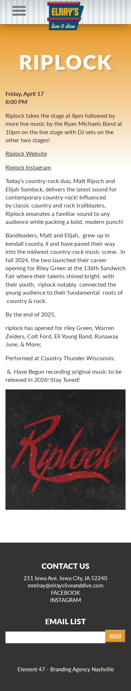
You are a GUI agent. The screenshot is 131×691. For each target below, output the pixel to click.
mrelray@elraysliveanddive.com (65, 585)
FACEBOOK (65, 592)
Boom (115, 636)
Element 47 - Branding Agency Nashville (65, 669)
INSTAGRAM (65, 599)
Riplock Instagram (28, 167)
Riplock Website (26, 153)
